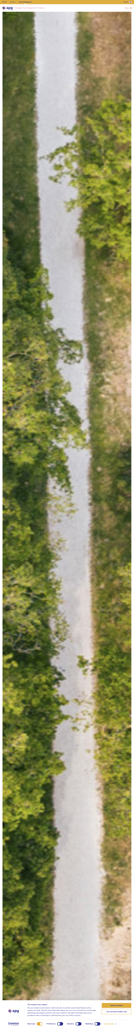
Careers (12, 2)
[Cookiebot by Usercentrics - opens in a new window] (13, 1023)
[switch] (60, 1023)
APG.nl (4, 2)
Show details (109, 1024)
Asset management (25, 2)
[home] (7, 8)
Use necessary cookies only (116, 1011)
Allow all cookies (116, 1005)
